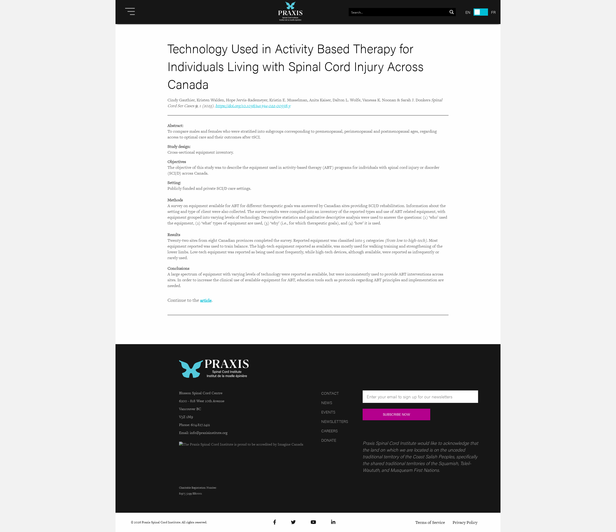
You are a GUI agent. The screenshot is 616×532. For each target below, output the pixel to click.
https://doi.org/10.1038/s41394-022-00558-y (252, 106)
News (326, 402)
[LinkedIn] (333, 522)
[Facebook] (274, 522)
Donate (328, 440)
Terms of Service (430, 522)
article (206, 300)
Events (328, 412)
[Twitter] (293, 522)
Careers (329, 430)
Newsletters (334, 421)
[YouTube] (313, 522)
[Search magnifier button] (452, 12)
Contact (330, 393)
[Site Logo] (290, 12)
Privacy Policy (465, 522)
